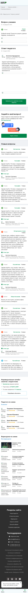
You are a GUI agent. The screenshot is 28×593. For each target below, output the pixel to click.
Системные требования (14, 552)
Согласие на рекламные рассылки (14, 566)
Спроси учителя (12, 7)
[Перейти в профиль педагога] (14, 410)
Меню (24, 591)
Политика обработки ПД (14, 561)
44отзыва (21, 410)
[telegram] (16, 579)
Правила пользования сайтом (14, 569)
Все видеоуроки (6, 439)
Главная (3, 7)
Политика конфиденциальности (14, 558)
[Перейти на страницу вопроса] (14, 151)
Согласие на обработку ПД (14, 564)
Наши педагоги (14, 513)
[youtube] (19, 579)
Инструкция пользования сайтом (14, 550)
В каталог (4, 404)
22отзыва (20, 422)
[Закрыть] (20, 582)
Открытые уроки (14, 516)
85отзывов (21, 428)
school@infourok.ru (15, 539)
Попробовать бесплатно (14, 393)
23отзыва (21, 416)
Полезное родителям (14, 527)
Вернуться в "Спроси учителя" (11, 14)
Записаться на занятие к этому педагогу (14, 101)
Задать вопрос (14, 135)
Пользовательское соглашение (14, 555)
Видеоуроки (14, 519)
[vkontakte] (12, 579)
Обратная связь (15, 536)
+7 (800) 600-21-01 (15, 545)
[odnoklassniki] (8, 579)
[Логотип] (4, 3)
